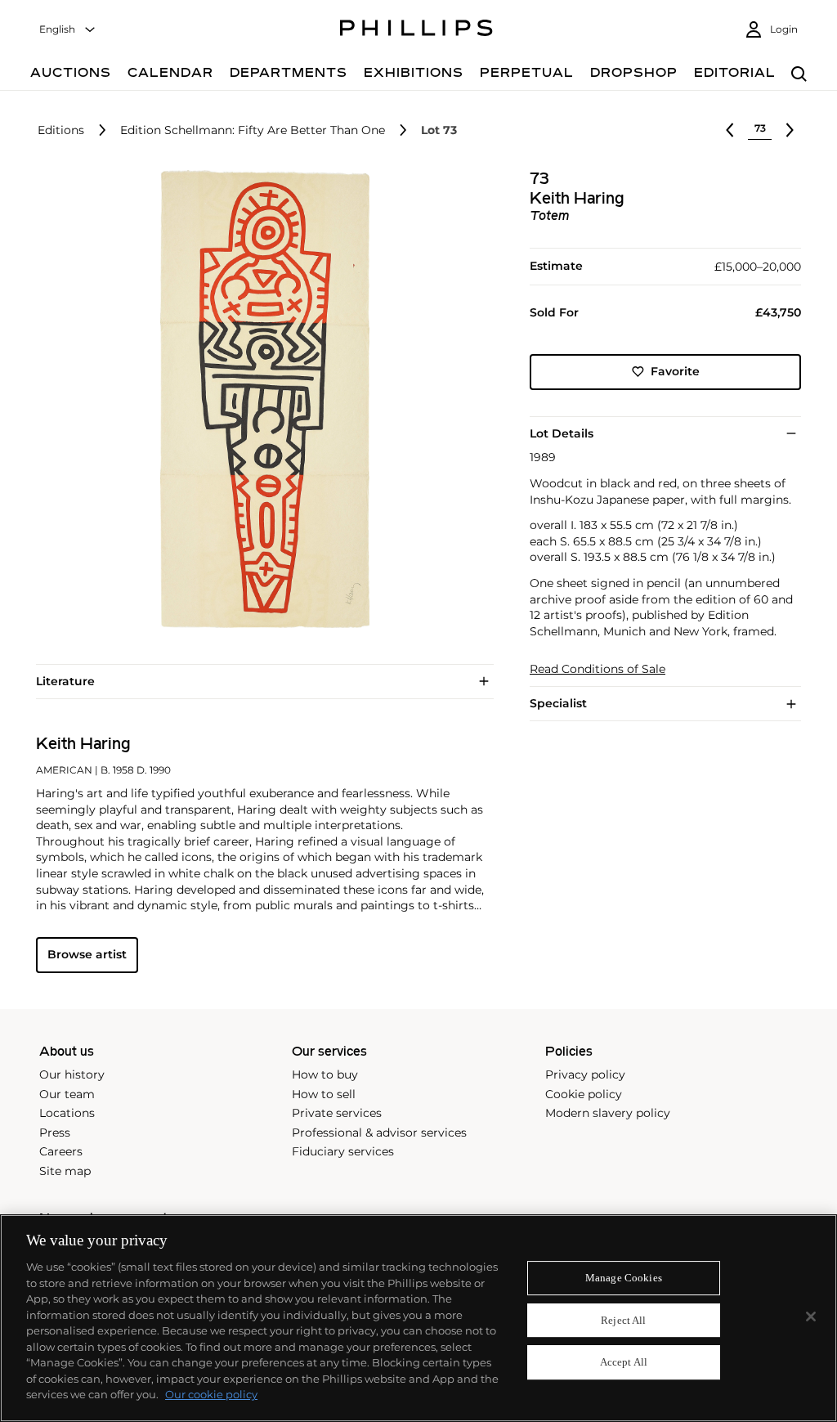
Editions (61, 130)
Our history (72, 1074)
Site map (65, 1171)
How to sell (324, 1094)
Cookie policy (583, 1094)
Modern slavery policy (607, 1113)
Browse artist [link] (87, 954)
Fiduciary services (343, 1151)
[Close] (811, 1317)
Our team (67, 1094)
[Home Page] (416, 30)
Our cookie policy (211, 1394)
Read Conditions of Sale (597, 669)
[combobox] (67, 30)
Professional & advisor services (379, 1132)
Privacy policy (585, 1074)
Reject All (623, 1320)
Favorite (675, 371)
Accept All (623, 1363)
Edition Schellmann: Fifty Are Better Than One (252, 130)
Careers (61, 1151)
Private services (337, 1113)
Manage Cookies (623, 1278)
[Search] (799, 75)
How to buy (325, 1074)
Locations (67, 1113)
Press (54, 1132)
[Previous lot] (729, 130)
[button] (260, 399)
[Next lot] (789, 130)
